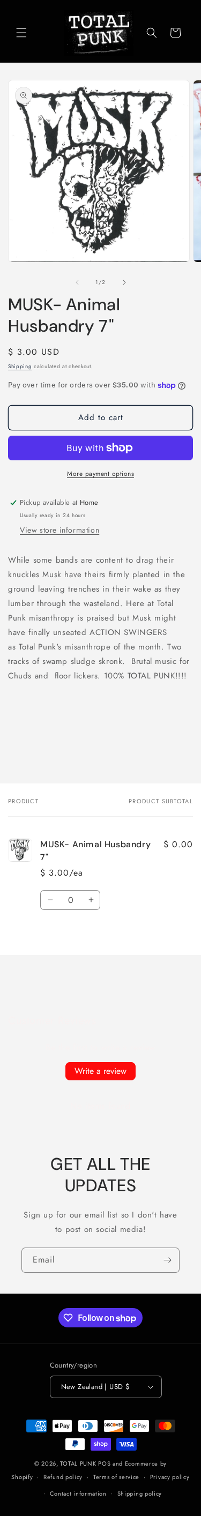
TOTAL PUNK (78, 1463)
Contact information (78, 1493)
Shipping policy (139, 1493)
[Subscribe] (167, 1260)
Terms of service (116, 1477)
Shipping (20, 366)
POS (104, 1463)
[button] (21, 32)
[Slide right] (124, 282)
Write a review (100, 1071)
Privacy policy (170, 1477)
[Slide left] (77, 282)
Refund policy (63, 1477)
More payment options (100, 474)
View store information (59, 530)
